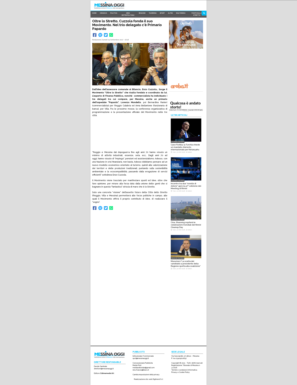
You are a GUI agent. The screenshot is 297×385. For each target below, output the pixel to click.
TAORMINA (153, 13)
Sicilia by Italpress (177, 258)
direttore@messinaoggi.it (104, 369)
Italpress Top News (177, 141)
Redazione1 (96, 40)
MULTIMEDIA (180, 13)
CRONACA (103, 13)
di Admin (188, 152)
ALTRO (170, 13)
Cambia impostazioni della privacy (146, 374)
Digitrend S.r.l (158, 379)
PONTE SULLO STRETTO (197, 14)
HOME (94, 13)
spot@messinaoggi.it (141, 358)
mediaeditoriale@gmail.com (144, 368)
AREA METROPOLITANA (128, 14)
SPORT (162, 13)
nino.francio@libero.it (141, 370)
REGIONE (142, 13)
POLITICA (113, 13)
